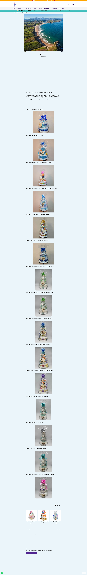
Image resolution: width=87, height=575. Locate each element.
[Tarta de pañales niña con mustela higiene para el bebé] (43, 487)
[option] (30, 518)
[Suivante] (60, 509)
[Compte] (68, 4)
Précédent (28, 529)
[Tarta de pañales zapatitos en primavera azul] (43, 122)
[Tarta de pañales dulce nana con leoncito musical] (43, 227)
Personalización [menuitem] (54, 8)
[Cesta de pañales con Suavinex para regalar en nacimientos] (43, 435)
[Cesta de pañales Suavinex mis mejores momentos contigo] (43, 409)
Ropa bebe (35, 8)
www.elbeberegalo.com (29, 104)
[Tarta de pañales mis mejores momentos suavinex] (43, 306)
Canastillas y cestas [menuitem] (28, 8)
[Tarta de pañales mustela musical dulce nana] (43, 358)
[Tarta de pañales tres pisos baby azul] (43, 150)
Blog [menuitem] (59, 8)
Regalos (40, 8)
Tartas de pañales (20, 8)
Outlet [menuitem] (63, 8)
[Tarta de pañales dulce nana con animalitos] (43, 175)
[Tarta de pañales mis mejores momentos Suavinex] (43, 280)
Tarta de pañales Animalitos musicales (43, 521)
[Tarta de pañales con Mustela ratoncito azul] (43, 201)
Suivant (58, 529)
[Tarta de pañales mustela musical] (43, 332)
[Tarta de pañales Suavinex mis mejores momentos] (43, 461)
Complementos (47, 8)
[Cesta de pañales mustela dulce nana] (43, 383)
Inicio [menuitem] (14, 8)
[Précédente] (59, 509)
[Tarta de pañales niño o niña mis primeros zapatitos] (43, 253)
